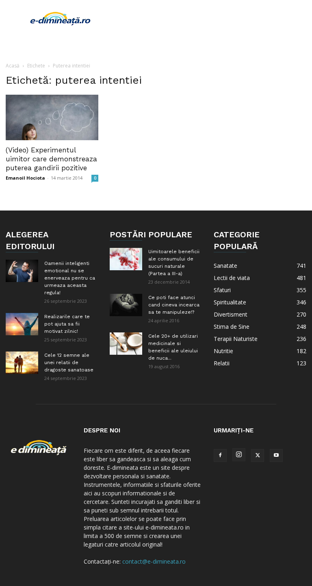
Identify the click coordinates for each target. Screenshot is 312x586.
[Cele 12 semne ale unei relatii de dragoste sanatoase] (22, 363)
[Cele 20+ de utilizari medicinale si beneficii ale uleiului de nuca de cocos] (126, 343)
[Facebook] (220, 455)
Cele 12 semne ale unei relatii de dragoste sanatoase (68, 362)
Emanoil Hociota (25, 178)
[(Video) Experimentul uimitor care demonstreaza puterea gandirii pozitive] (52, 117)
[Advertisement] (211, 18)
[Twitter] (257, 455)
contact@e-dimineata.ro (154, 561)
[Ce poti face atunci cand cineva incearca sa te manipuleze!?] (126, 305)
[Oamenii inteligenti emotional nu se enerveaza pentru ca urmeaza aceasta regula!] (22, 271)
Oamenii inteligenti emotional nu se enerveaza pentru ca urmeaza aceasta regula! (69, 277)
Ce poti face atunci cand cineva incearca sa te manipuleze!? (173, 305)
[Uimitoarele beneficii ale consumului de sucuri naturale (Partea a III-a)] (126, 259)
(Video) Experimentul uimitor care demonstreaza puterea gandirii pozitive (51, 159)
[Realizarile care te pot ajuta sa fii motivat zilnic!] (22, 324)
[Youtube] (276, 455)
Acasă (13, 65)
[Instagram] (238, 454)
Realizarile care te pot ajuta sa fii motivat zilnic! (67, 324)
